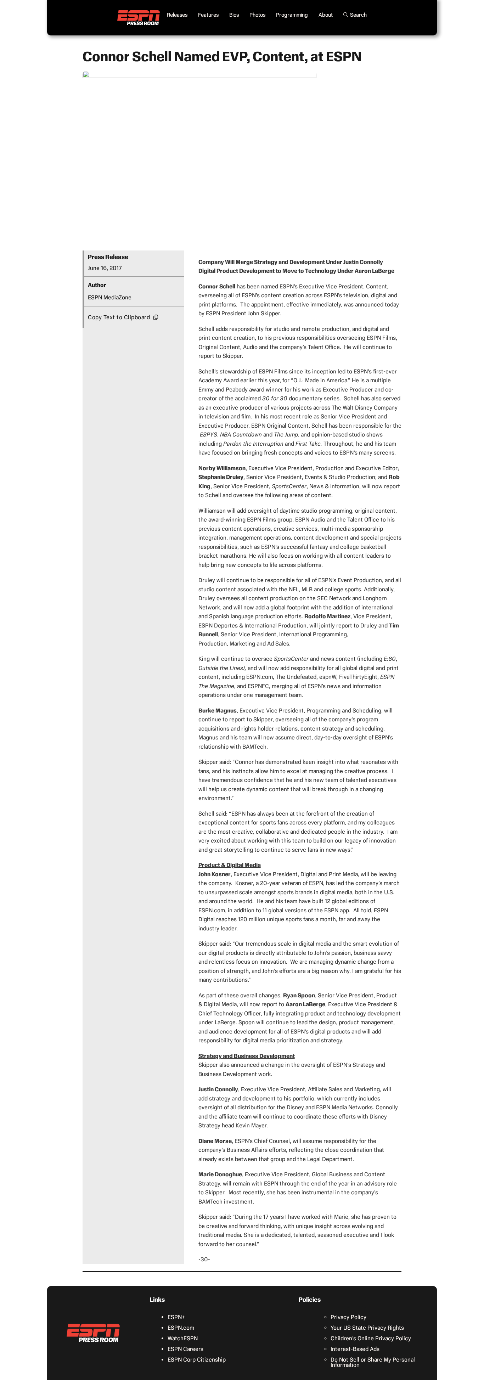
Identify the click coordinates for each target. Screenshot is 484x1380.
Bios (234, 15)
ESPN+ (176, 1317)
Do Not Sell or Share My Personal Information (373, 1362)
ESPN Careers (185, 1349)
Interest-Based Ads (355, 1349)
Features (208, 15)
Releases (177, 15)
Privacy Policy (348, 1317)
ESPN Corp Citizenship (197, 1359)
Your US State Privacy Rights (367, 1327)
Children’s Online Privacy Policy (371, 1338)
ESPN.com (181, 1327)
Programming (292, 15)
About (326, 15)
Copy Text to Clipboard (119, 317)
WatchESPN (183, 1338)
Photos (257, 15)
